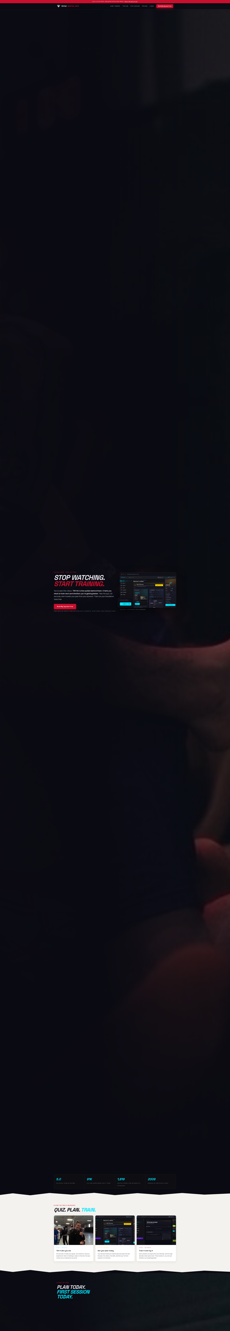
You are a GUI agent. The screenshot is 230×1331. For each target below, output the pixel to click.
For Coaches (135, 6)
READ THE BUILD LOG (131, 1)
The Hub (125, 6)
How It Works (115, 6)
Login (152, 6)
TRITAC (70, 6)
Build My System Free (164, 6)
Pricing (144, 6)
